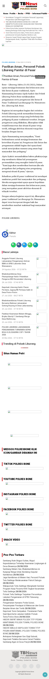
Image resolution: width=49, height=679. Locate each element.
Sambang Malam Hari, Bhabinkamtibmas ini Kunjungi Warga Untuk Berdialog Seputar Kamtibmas (21, 572)
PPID (28, 13)
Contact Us (27, 660)
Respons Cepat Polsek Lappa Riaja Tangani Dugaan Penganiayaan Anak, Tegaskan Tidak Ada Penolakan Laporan (24, 39)
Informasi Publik (39, 13)
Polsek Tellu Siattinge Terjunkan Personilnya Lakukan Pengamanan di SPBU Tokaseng (22, 596)
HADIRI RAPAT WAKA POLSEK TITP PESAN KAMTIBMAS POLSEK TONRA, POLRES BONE (23, 621)
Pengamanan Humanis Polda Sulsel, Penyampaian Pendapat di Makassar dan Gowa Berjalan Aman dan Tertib (23, 605)
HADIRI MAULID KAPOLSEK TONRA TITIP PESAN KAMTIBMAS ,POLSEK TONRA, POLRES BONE (24, 631)
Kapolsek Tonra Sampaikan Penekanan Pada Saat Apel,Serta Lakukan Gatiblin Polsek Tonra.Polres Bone (22, 614)
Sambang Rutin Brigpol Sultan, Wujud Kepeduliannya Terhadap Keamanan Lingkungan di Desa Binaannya (24, 563)
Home (5, 13)
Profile (12, 13)
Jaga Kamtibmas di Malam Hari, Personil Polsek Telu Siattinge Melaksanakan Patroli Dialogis (24, 579)
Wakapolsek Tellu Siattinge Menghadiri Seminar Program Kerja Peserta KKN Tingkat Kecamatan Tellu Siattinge (23, 589)
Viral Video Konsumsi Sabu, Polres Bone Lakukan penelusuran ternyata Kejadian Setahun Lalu (23, 34)
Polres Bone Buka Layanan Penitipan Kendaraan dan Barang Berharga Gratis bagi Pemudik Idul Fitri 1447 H (24, 29)
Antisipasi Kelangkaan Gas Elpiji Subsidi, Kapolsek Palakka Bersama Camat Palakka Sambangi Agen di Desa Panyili (21, 639)
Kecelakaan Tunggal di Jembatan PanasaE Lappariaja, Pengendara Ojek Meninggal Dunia (25, 19)
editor (12, 233)
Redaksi (35, 660)
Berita (20, 13)
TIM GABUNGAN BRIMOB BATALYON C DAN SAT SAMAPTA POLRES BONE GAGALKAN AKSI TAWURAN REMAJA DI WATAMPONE (24, 24)
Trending (19, 660)
